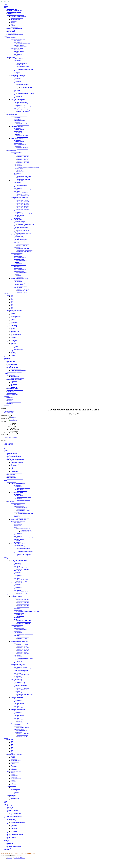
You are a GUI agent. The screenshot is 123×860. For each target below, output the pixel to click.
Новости (6, 6)
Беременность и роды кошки (14, 379)
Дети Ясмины (17, 146)
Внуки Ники (17, 247)
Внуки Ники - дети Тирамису (24, 251)
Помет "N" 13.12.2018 (22, 149)
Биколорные (14, 325)
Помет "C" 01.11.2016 (22, 290)
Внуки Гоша (17, 72)
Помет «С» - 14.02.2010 (23, 206)
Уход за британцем (12, 364)
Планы (5, 357)
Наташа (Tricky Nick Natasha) (18, 219)
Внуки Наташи (17, 232)
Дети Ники (16, 242)
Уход (12, 24)
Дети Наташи (17, 228)
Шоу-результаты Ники (19, 238)
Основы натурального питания (15, 390)
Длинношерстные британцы (14, 326)
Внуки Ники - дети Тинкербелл (24, 250)
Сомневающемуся (11, 33)
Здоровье (13, 22)
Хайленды (13, 343)
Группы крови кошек (12, 388)
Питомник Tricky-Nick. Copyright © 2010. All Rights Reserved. (18, 853)
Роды (12, 385)
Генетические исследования (24, 52)
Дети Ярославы (18, 287)
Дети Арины (17, 191)
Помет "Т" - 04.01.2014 (23, 244)
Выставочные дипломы (23, 283)
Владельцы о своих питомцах (14, 28)
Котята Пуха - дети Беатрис (24, 110)
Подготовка (14, 384)
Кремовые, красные (15, 316)
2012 (12, 305)
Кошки (5, 113)
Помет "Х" (20, 275)
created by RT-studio (19, 858)
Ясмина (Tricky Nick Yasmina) (18, 138)
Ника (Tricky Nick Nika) (16, 235)
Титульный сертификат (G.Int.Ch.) (25, 93)
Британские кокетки (26, 85)
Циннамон (13, 320)
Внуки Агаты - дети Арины (24, 177)
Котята (5, 7)
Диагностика (14, 381)
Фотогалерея (17, 70)
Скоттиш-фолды (11, 350)
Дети (15, 153)
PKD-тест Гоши (21, 64)
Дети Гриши (17, 90)
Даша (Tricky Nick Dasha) (17, 126)
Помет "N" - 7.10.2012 (22, 194)
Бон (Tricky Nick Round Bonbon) (18, 265)
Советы (6, 360)
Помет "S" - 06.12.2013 (23, 195)
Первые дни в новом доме (17, 18)
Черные (13, 319)
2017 (12, 298)
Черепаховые (14, 314)
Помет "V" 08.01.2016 (22, 245)
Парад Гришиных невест (23, 84)
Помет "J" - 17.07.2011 (23, 192)
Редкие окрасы (11, 375)
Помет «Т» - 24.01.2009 (23, 204)
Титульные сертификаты (23, 43)
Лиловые (13, 313)
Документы (10, 13)
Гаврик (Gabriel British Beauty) (18, 75)
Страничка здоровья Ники (20, 239)
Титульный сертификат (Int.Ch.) (25, 213)
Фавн (12, 323)
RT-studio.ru (18, 855)
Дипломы (19, 132)
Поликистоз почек (11, 393)
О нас (5, 4)
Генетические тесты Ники (20, 241)
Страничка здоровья (19, 45)
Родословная (17, 40)
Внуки (15, 174)
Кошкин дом (10, 363)
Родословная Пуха (18, 100)
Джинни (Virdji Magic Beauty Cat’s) (19, 197)
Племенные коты (11, 37)
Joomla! (9, 858)
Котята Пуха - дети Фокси (23, 111)
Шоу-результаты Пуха (19, 105)
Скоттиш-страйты (11, 341)
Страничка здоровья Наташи (21, 227)
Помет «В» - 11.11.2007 (23, 201)
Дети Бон (16, 274)
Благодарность (14, 27)
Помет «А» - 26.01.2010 (23, 155)
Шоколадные (14, 322)
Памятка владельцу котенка (14, 12)
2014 (12, 302)
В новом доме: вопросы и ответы (15, 15)
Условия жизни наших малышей (15, 34)
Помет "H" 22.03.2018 (22, 147)
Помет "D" (20, 277)
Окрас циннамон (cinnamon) (18, 378)
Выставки (6, 405)
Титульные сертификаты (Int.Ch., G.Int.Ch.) (28, 167)
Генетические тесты (22, 46)
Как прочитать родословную (14, 372)
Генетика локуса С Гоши (23, 66)
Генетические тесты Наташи (21, 225)
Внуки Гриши (17, 81)
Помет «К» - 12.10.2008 (23, 203)
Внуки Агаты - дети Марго (23, 179)
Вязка (15, 82)
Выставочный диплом (19, 120)
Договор (19, 88)
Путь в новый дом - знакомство (18, 16)
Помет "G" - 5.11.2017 (22, 123)
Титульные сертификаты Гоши (25, 69)
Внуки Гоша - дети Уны (23, 73)
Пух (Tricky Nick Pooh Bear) (18, 99)
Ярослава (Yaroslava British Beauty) (19, 278)
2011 (12, 307)
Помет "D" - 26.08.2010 (23, 156)
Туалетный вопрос (15, 19)
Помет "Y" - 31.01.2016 (23, 289)
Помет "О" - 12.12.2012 (23, 161)
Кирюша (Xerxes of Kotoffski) (18, 39)
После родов (14, 387)
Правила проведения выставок (18, 370)
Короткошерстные (15, 344)
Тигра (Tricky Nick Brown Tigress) (19, 116)
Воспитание (13, 21)
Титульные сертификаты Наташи (25, 224)
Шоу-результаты (18, 42)
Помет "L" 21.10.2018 (22, 137)
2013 (12, 304)
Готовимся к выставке (12, 367)
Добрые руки (7, 358)
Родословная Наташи (19, 221)
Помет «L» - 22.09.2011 (23, 209)
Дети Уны (16, 262)
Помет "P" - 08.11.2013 (23, 230)
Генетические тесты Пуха (23, 103)
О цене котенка (11, 31)
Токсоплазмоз (10, 391)
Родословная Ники (18, 236)
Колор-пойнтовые (15, 317)
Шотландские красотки (26, 87)
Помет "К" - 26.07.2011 (23, 158)
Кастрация (10, 399)
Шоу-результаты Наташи (20, 222)
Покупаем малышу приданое (14, 10)
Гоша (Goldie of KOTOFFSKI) (18, 58)
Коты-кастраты (11, 57)
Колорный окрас (15, 376)
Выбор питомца (11, 30)
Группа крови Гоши (22, 63)
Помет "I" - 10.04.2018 (22, 135)
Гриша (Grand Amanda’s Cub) (18, 76)
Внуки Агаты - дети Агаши (24, 176)
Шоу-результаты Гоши (19, 67)
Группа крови (17, 119)
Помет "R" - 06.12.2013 (23, 162)
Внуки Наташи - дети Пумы (24, 233)
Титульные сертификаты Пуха (25, 107)
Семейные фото (18, 79)
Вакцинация (10, 397)
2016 (12, 299)
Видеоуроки (10, 403)
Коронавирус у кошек (12, 394)
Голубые (13, 311)
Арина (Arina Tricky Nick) (17, 180)
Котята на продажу (12, 9)
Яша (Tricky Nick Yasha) (17, 48)
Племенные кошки (12, 114)
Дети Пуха (16, 108)
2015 (12, 301)
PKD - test (19, 96)
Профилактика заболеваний (14, 402)
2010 (12, 308)
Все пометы (10, 295)
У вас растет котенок (12, 366)
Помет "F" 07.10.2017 (22, 292)
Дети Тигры (17, 122)
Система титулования (16, 369)
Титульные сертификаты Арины (25, 189)
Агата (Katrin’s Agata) (16, 152)
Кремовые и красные (16, 334)
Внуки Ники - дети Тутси (23, 248)
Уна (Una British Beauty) (17, 253)
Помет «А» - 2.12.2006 (22, 200)
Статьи (6, 373)
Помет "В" (20, 263)
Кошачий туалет (11, 361)
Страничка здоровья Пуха (20, 102)
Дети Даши (16, 134)
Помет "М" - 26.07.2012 (23, 159)
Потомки (6, 293)
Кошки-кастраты (11, 150)
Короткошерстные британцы (14, 310)
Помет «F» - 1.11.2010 (22, 207)
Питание (13, 25)
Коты (5, 36)
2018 (12, 296)
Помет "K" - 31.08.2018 (23, 125)
